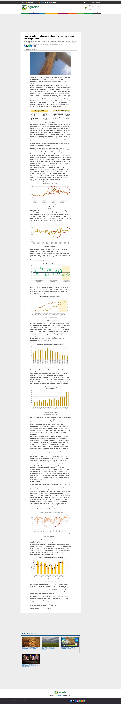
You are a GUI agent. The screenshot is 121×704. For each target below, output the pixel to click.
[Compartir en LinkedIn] (31, 46)
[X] (47, 2)
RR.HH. (80, 12)
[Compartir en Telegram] (33, 46)
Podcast (72, 12)
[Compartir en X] (27, 46)
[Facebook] (45, 2)
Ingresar (93, 2)
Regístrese (98, 2)
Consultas (31, 700)
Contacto (89, 12)
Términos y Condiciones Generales (21, 700)
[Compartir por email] (35, 46)
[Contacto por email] (84, 700)
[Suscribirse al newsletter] (55, 2)
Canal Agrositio (51, 12)
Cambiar (42, 2)
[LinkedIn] (49, 2)
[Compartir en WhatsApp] (29, 46)
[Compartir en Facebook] (25, 46)
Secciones (63, 12)
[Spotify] (53, 2)
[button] (99, 6)
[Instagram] (51, 2)
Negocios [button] (34, 12)
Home (25, 12)
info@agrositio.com (59, 695)
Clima (42, 12)
